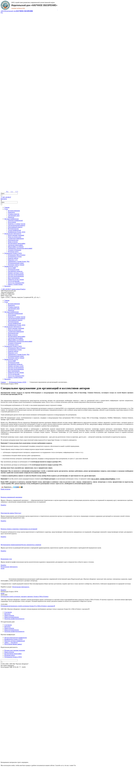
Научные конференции (11, 219)
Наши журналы (13, 242)
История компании (14, 210)
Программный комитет (15, 227)
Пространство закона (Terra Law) (11, 513)
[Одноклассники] (20, 487)
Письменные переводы (15, 271)
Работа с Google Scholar (15, 284)
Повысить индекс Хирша (16, 279)
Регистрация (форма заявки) (13, 644)
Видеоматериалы (13, 228)
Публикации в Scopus (15, 256)
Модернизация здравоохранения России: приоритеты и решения (21, 544)
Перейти (3, 505)
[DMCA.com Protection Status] (67, 755)
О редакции (8, 612)
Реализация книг (13, 240)
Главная (6, 207)
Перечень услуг (13, 260)
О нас (6, 209)
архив (2, 568)
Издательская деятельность (12, 233)
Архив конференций (14, 230)
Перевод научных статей (15, 273)
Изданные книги (13, 251)
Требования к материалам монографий (20, 248)
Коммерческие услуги (11, 266)
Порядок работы (13, 258)
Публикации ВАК (13, 269)
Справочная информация (16, 238)
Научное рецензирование (16, 276)
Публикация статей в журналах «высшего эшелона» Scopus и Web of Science (24, 596)
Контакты (4, 199)
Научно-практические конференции (15, 637)
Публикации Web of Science (16, 255)
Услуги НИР (12, 268)
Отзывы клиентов (13, 214)
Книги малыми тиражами (16, 235)
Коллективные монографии (16, 243)
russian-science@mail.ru (18, 289)
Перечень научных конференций (14, 641)
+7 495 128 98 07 (6, 197)
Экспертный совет (14, 215)
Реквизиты (11, 212)
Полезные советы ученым (16, 264)
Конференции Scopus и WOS (13, 639)
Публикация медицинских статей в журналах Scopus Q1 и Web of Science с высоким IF (28, 606)
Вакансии (11, 217)
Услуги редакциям (13, 281)
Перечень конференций (15, 220)
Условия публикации (14, 250)
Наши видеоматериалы (11, 617)
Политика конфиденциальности (14, 618)
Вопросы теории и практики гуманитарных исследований (19, 529)
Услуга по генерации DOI (16, 283)
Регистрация (12, 222)
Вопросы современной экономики (11, 497)
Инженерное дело (6, 559)
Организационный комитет (16, 225)
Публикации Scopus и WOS (13, 253)
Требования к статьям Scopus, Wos (18, 261)
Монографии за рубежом (16, 246)
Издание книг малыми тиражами (14, 650)
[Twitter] (14, 487)
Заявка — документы (11, 642)
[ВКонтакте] (18, 487)
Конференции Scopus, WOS (16, 232)
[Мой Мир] (22, 487)
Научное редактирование (16, 274)
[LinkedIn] (16, 487)
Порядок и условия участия (16, 224)
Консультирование (14, 278)
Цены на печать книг (14, 237)
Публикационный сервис (16, 263)
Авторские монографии (15, 245)
